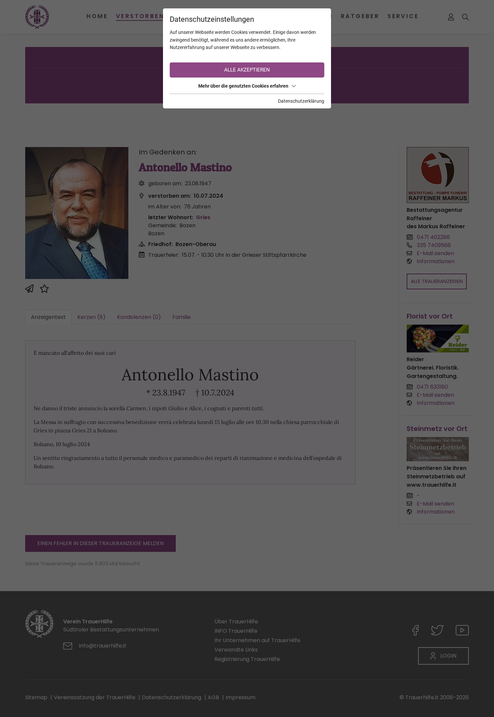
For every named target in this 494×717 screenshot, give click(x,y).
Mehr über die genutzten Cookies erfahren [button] (243, 86)
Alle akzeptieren (247, 70)
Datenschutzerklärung (301, 101)
